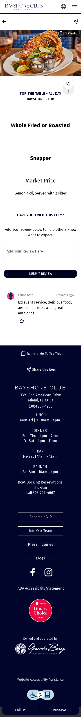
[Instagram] (48, 572)
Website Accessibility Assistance (40, 680)
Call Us (20, 710)
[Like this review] (23, 321)
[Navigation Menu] (75, 7)
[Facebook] (32, 572)
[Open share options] (76, 21)
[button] (5, 21)
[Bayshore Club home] (24, 6)
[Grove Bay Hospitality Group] (40, 649)
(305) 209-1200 (40, 406)
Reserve (59, 710)
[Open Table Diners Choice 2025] (40, 610)
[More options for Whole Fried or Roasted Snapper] (68, 83)
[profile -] (63, 6)
